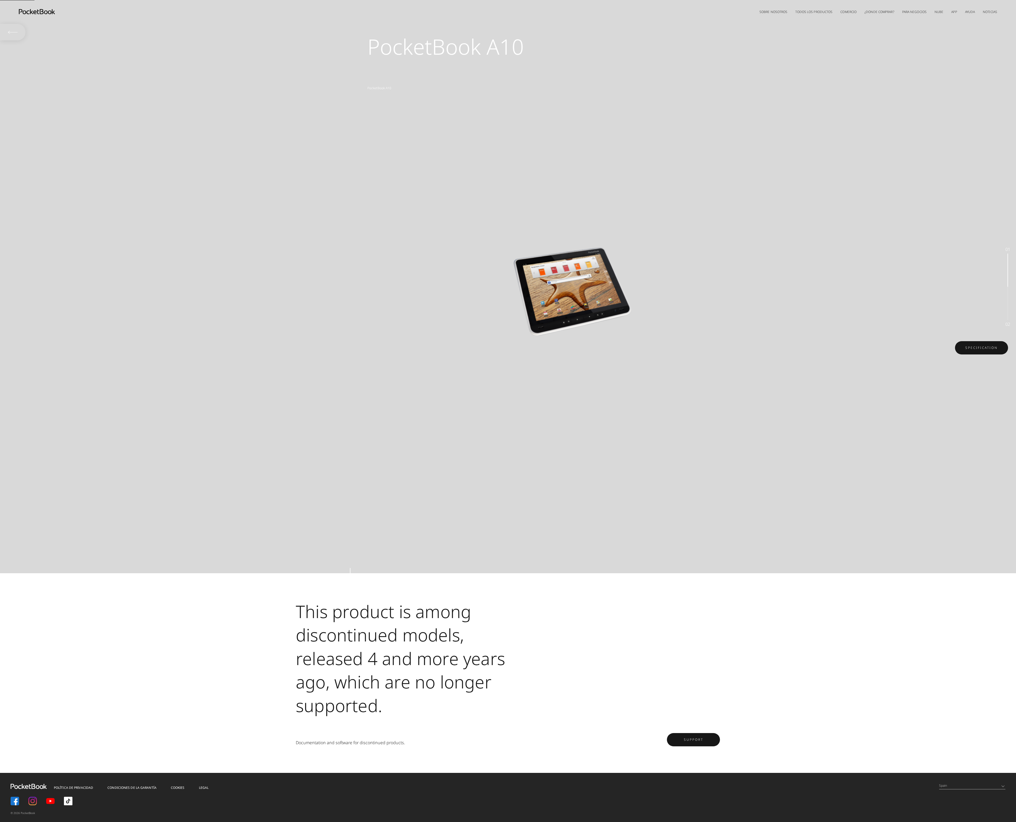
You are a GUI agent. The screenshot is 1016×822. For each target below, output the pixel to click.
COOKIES (178, 787)
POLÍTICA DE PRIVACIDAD (73, 787)
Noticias (990, 12)
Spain (943, 785)
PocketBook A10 (379, 88)
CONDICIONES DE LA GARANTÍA (132, 787)
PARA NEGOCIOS (914, 12)
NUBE (939, 12)
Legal (204, 787)
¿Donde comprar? (879, 12)
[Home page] (37, 11)
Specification (981, 347)
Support (693, 739)
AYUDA (970, 12)
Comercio (848, 12)
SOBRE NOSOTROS (773, 12)
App (954, 12)
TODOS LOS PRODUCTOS (813, 12)
